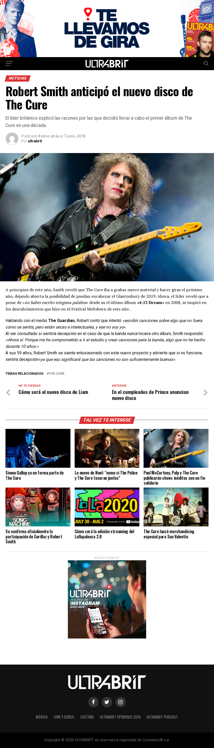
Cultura (87, 717)
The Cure (56, 373)
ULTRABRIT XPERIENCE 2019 (120, 717)
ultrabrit (35, 141)
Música (41, 717)
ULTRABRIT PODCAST (162, 717)
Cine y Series (64, 717)
